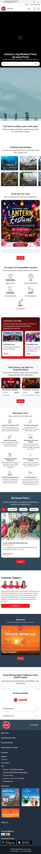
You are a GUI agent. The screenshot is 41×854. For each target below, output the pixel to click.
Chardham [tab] (34, 509)
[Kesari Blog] (16, 826)
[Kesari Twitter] (4, 826)
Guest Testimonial (35, 4)
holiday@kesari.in (8, 781)
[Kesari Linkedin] (7, 826)
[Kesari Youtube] (13, 826)
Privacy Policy (14, 851)
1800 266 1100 (7, 769)
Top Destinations (8, 708)
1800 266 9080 (7, 772)
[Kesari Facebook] (1, 826)
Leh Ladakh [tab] (12, 509)
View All (20, 258)
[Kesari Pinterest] (19, 826)
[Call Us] (31, 8)
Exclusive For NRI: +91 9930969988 (13, 778)
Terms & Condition (26, 851)
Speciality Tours (8, 716)
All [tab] (3, 509)
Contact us (15, 606)
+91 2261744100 (8, 775)
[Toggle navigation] (38, 8)
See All (20, 562)
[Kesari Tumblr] (22, 826)
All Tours (10, 8)
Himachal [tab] (23, 509)
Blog (26, 4)
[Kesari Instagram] (10, 826)
